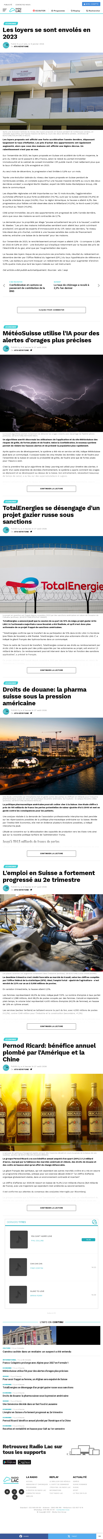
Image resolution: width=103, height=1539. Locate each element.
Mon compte (92, 4)
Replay (76, 11)
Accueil (29, 1481)
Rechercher (94, 11)
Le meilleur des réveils (59, 1481)
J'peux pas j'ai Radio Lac (60, 1487)
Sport (75, 1490)
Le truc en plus (80, 1493)
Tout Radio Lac (56, 1493)
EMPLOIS (29, 1496)
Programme (59, 11)
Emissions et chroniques (37, 1484)
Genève (76, 1481)
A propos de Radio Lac (36, 1490)
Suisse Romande (80, 1484)
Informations (55, 1490)
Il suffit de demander (59, 1484)
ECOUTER (40, 11)
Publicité (8, 5)
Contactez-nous (23, 5)
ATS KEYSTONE (21, 46)
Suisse (76, 1487)
